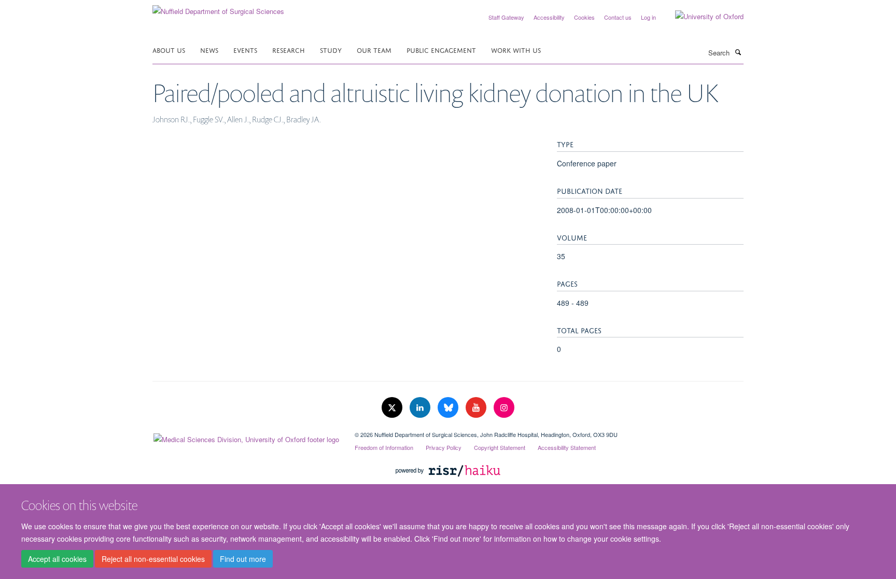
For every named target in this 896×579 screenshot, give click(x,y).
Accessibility (549, 17)
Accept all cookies (57, 559)
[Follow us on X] (393, 408)
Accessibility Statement (567, 447)
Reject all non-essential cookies (153, 559)
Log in (648, 17)
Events (245, 49)
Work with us (516, 49)
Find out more (243, 559)
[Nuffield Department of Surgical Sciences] (218, 7)
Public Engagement (441, 49)
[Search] (738, 52)
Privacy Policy (443, 447)
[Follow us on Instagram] (504, 408)
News (209, 49)
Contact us (618, 17)
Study (331, 49)
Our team (374, 49)
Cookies (584, 17)
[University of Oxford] (702, 16)
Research (288, 49)
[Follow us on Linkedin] (421, 408)
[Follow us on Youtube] (477, 408)
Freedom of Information (384, 447)
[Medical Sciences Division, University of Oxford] (245, 437)
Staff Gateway (506, 17)
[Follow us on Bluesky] (449, 408)
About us (168, 49)
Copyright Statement (499, 447)
